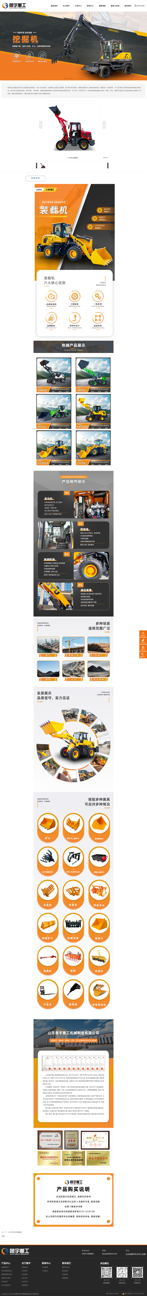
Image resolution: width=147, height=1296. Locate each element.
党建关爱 (25, 1267)
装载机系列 (5, 1267)
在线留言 (65, 1274)
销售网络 (65, 1278)
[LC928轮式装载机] (72, 154)
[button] (66, 78)
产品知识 (45, 1271)
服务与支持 (66, 1267)
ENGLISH (140, 6)
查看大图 (105, 157)
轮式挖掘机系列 (7, 1271)
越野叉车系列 (6, 1278)
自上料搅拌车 (6, 1285)
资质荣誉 (25, 1285)
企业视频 (25, 1274)
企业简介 (25, 1271)
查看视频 (35, 178)
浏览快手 (143, 650)
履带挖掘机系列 (7, 1274)
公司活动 (25, 1281)
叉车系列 (5, 1281)
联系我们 (65, 1271)
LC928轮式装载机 (72, 158)
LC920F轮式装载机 (15, 1232)
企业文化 (25, 1278)
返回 (3, 1236)
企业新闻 (45, 1267)
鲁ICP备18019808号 (112, 1293)
